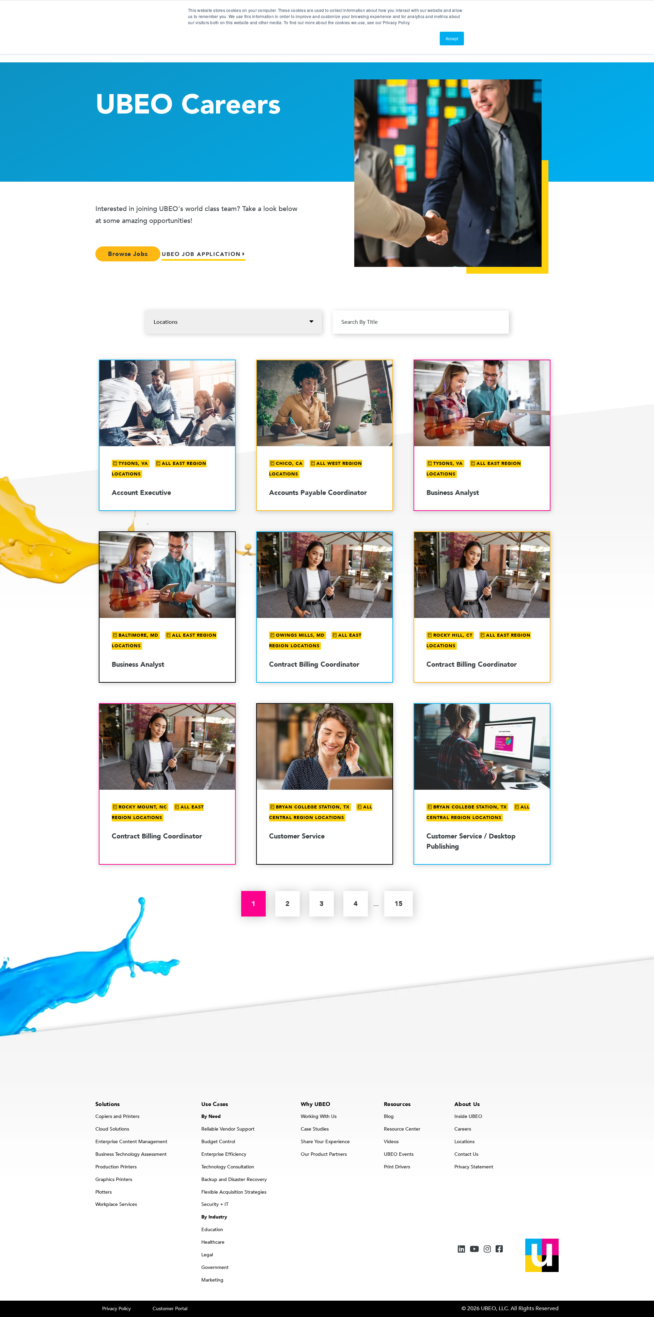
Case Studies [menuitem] (315, 1129)
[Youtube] (474, 1249)
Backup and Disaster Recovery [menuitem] (234, 1179)
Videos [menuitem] (391, 1141)
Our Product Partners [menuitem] (324, 1154)
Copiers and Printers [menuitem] (117, 1116)
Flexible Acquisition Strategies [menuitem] (233, 1192)
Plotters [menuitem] (103, 1192)
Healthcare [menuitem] (212, 1242)
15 (398, 903)
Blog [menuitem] (389, 1116)
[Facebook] (499, 1249)
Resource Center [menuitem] (402, 1129)
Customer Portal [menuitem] (170, 1308)
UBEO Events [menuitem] (399, 1154)
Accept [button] (452, 38)
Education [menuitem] (212, 1229)
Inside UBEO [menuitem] (468, 1116)
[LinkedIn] (461, 1249)
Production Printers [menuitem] (116, 1167)
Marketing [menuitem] (212, 1280)
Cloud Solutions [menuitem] (112, 1129)
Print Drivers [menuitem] (397, 1167)
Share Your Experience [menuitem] (325, 1141)
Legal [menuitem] (207, 1255)
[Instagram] (487, 1249)
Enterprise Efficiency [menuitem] (223, 1154)
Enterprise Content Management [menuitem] (131, 1141)
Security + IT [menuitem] (215, 1204)
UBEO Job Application (201, 254)
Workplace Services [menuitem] (116, 1204)
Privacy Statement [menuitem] (473, 1167)
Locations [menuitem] (464, 1141)
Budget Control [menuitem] (218, 1141)
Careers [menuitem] (462, 1129)
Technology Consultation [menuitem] (227, 1167)
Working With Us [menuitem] (319, 1116)
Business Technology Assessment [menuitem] (131, 1154)
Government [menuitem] (215, 1267)
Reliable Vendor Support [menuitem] (227, 1129)
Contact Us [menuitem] (466, 1154)
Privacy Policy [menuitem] (116, 1308)
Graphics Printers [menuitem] (113, 1179)
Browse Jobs (128, 254)
